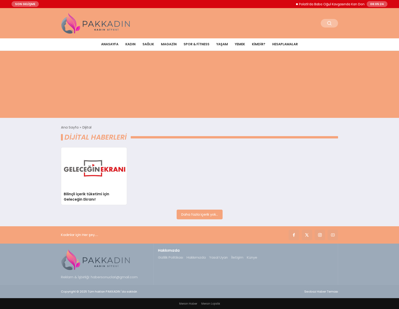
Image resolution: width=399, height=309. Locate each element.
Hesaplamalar (285, 44)
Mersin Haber (188, 304)
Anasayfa (109, 44)
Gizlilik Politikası (170, 257)
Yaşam (222, 44)
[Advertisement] (199, 85)
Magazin (169, 44)
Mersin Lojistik (210, 304)
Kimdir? (258, 44)
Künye (252, 257)
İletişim (237, 257)
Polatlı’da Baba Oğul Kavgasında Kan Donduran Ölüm (338, 4)
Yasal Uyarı (218, 257)
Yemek (240, 44)
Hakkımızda (196, 257)
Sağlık (148, 44)
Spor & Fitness (196, 44)
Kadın (130, 44)
